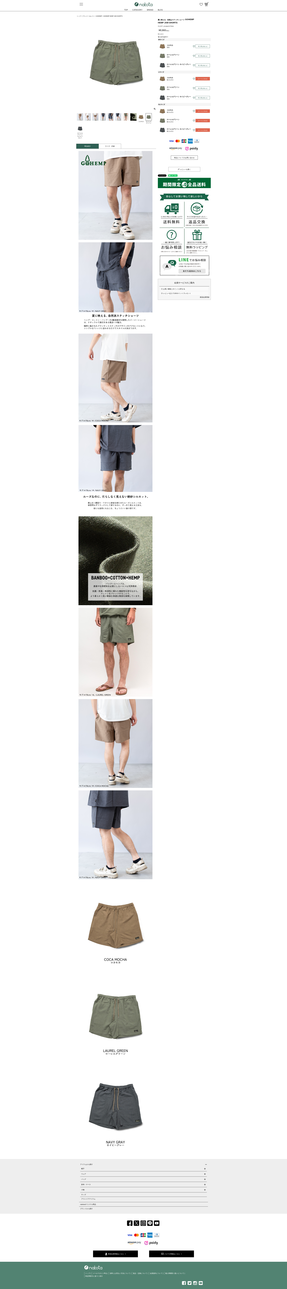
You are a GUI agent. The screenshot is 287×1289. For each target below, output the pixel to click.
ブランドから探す (86, 1209)
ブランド (85, 16)
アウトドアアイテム (88, 1199)
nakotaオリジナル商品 (88, 1204)
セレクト (92, 16)
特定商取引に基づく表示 (94, 1276)
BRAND (150, 10)
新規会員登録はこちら (116, 1254)
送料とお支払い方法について (120, 1273)
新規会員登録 (204, 297)
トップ (79, 16)
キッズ (83, 1194)
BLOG (160, 10)
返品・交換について (140, 1273)
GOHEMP (99, 16)
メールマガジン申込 (100, 1273)
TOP (126, 10)
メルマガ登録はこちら (172, 1254)
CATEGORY (137, 10)
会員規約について (156, 1273)
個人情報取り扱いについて (174, 1273)
